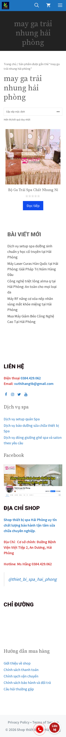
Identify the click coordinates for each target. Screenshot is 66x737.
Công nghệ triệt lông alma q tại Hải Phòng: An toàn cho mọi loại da (31, 286)
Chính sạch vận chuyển (21, 676)
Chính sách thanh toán (21, 669)
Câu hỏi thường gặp (19, 689)
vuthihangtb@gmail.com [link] (34, 383)
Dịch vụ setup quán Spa (22, 419)
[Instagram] (12, 394)
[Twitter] (19, 394)
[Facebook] (6, 394)
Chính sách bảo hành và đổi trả (27, 682)
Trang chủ (10, 64)
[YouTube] (25, 394)
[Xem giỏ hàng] (48, 5)
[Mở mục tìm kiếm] (37, 5)
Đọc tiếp (33, 205)
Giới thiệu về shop (17, 663)
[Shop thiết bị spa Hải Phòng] (5, 5)
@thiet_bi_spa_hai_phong (32, 579)
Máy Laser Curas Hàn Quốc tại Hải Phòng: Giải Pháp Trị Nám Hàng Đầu (32, 269)
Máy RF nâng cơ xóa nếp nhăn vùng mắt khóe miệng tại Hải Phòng (30, 304)
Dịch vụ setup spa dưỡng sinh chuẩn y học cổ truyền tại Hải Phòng (29, 251)
